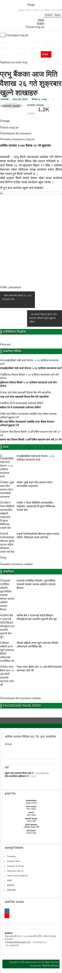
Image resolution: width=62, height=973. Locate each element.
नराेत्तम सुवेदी (31, 821)
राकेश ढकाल (31, 815)
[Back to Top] (55, 965)
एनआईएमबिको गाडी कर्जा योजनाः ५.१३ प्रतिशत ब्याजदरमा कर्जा (30, 368)
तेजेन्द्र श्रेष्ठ (31, 833)
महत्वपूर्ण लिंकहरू (14, 847)
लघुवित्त (5, 54)
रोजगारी (34, 54)
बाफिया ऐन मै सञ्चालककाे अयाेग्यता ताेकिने (20, 407)
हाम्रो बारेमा (11, 890)
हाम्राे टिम (10, 793)
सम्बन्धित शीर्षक (12, 351)
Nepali (57, 15)
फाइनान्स (21, 48)
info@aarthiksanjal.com (18, 942)
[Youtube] (7, 915)
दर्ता (7, 767)
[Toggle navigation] (2, 35)
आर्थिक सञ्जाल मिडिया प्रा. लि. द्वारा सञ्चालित (30, 736)
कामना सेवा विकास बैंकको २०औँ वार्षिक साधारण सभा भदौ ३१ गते (31, 439)
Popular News (13, 861)
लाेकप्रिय (8, 572)
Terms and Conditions (17, 875)
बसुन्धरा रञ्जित (31, 803)
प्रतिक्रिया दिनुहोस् (14, 332)
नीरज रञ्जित (31, 809)
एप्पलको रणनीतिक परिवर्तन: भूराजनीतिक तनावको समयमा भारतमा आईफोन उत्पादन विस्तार (36, 584)
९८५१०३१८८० (39, 942)
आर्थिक (46, 41)
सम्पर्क (9, 880)
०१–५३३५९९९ (12, 945)
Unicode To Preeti (15, 866)
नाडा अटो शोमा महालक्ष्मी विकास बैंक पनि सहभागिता (24, 396)
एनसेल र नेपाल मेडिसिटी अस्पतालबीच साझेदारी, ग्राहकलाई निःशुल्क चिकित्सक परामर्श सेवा (36, 506)
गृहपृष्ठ (4, 41)
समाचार (15, 41)
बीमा (47, 48)
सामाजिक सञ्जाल (14, 902)
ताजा (5, 447)
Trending (11, 856)
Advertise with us (15, 870)
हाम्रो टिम (10, 885)
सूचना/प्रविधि (19, 54)
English (48, 15)
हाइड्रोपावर (35, 48)
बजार (55, 48)
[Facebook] (7, 911)
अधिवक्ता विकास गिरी (31, 827)
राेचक (45, 54)
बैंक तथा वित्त (32, 41)
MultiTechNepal (50, 965)
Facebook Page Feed (22, 706)
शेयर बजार (7, 48)
